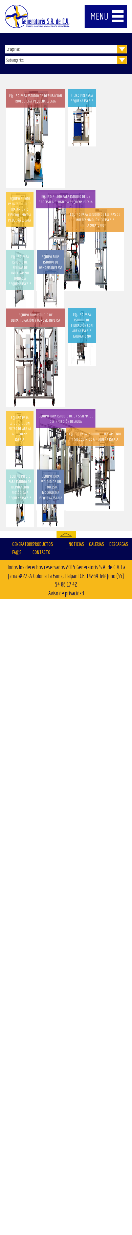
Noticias (72, 544)
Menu (99, 16)
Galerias (92, 544)
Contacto (36, 552)
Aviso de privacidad (66, 593)
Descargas (113, 544)
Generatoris (16, 544)
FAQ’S (16, 552)
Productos (37, 544)
